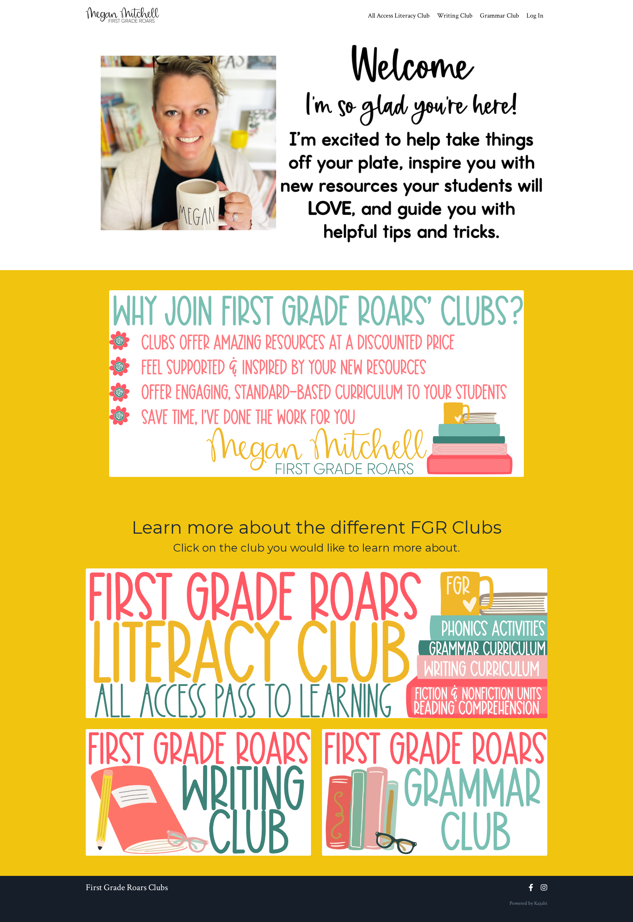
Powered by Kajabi (528, 903)
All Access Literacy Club (399, 15)
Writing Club (455, 15)
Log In (535, 15)
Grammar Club (499, 15)
